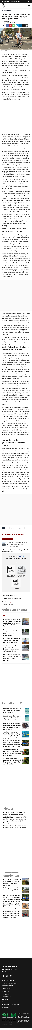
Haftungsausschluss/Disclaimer (11, 1004)
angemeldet (12, 602)
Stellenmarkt (14, 1)
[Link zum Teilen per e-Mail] (23, 25)
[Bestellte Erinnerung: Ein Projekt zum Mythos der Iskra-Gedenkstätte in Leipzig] (25, 906)
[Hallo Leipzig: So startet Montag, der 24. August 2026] (25, 890)
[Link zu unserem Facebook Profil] (3, 975)
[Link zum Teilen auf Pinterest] (10, 25)
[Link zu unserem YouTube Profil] (10, 975)
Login (29, 1)
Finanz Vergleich (6, 996)
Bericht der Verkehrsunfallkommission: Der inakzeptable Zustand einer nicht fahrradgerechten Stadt (17, 544)
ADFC (8, 528)
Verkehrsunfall (5, 530)
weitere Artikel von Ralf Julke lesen (13, 534)
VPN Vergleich (6, 994)
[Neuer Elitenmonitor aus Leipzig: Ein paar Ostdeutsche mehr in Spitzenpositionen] (25, 718)
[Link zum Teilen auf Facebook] (7, 25)
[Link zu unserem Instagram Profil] (7, 975)
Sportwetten (5, 999)
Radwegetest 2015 (20, 528)
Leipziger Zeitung (6, 1)
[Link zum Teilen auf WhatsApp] (13, 25)
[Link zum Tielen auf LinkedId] (20, 25)
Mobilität (11, 10)
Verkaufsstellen (6, 988)
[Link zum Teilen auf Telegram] (17, 25)
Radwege (13, 528)
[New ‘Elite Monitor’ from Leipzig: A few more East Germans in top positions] (25, 711)
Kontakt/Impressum (8, 980)
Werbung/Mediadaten (8, 985)
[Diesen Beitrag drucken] (26, 25)
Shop (19, 1)
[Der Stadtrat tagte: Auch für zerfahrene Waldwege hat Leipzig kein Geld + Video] (25, 641)
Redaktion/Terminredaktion (10, 983)
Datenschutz (5, 1007)
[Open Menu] (29, 5)
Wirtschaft (4, 10)
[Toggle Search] (24, 5)
